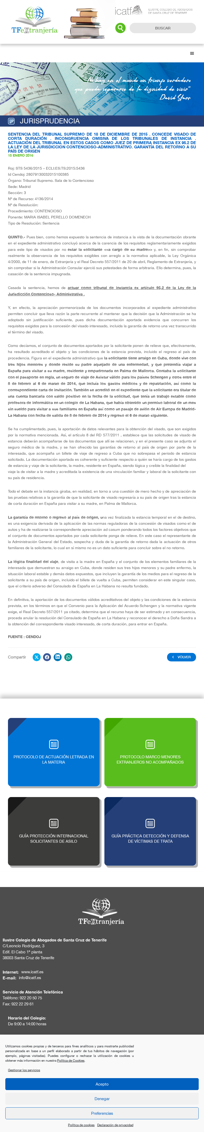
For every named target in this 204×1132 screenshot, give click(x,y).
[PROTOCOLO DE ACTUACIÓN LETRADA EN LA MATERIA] (54, 720)
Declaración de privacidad (115, 1125)
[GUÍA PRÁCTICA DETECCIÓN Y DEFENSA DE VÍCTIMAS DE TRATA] (150, 800)
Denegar (102, 1098)
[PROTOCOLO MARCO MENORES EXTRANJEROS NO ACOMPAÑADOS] (150, 720)
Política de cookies (81, 1125)
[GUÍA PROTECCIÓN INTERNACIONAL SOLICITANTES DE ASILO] (54, 800)
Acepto (102, 1084)
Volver (184, 657)
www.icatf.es (32, 972)
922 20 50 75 (31, 998)
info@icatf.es (30, 977)
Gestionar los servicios (24, 1070)
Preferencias (102, 1113)
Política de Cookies (70, 1060)
